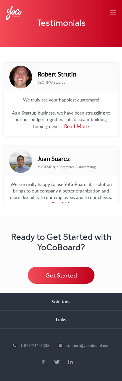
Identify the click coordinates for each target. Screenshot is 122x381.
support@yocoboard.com (88, 345)
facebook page (43, 362)
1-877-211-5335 (34, 345)
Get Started (61, 275)
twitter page (57, 362)
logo (14, 13)
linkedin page (71, 362)
